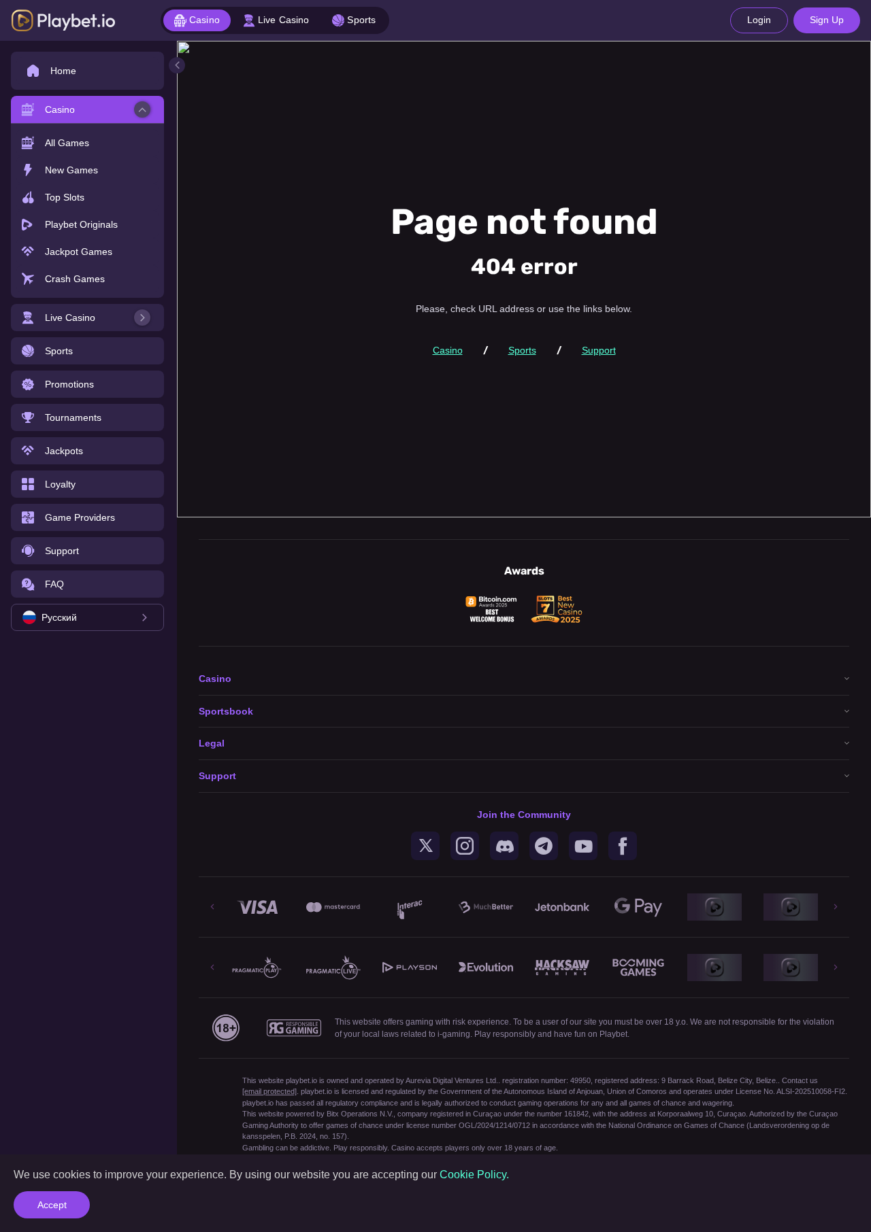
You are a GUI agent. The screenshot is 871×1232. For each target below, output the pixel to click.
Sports (522, 350)
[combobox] (87, 617)
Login (759, 19)
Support (599, 350)
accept (52, 1204)
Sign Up (827, 19)
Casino (448, 350)
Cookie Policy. (474, 1174)
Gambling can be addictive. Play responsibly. (315, 1148)
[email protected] (269, 1091)
